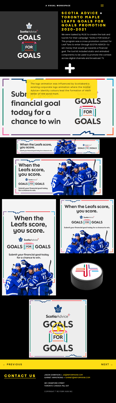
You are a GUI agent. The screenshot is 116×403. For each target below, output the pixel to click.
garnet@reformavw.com (77, 378)
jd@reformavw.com (73, 375)
